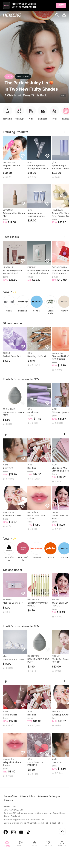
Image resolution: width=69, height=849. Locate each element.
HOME (7, 846)
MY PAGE (62, 846)
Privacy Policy (27, 796)
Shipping (8, 800)
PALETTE (21, 846)
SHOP (34, 846)
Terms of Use (11, 796)
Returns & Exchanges (49, 796)
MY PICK (48, 846)
